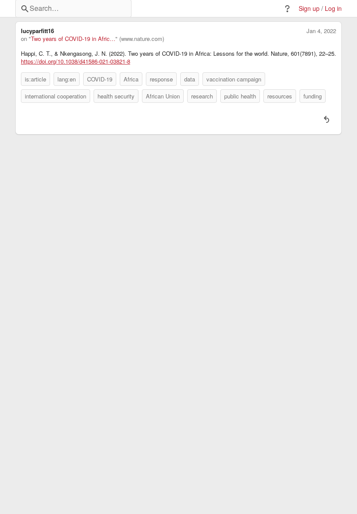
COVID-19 (99, 79)
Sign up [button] (309, 8)
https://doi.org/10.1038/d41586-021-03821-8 (75, 61)
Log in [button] (333, 8)
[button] (287, 8)
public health (240, 96)
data (189, 79)
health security (116, 96)
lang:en (66, 79)
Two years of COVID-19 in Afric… (73, 39)
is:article (35, 79)
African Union (163, 96)
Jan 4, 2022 (321, 31)
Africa (131, 79)
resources (279, 96)
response (161, 79)
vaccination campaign (233, 79)
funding (312, 96)
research (202, 96)
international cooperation (55, 96)
